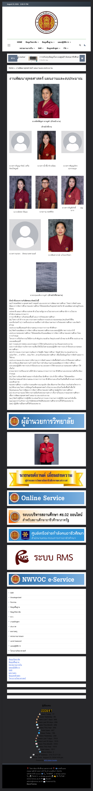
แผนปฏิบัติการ (63, 42)
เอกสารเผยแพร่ (16, 641)
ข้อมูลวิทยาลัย (31, 42)
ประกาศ (13, 627)
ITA (65, 48)
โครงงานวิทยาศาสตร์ (18, 651)
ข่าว (11, 617)
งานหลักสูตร (14, 622)
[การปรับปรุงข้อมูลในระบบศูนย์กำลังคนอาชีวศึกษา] (23, 59)
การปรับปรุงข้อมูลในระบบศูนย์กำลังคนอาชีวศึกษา (50, 57)
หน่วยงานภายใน (26, 48)
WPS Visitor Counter (50, 760)
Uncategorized (15, 597)
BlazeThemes (32, 784)
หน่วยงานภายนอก (17, 636)
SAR (40, 48)
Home (19, 42)
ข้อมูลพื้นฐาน (47, 42)
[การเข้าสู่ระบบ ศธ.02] (77, 59)
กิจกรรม (13, 602)
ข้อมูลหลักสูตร (52, 48)
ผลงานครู (13, 631)
